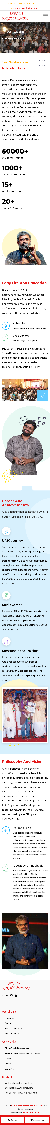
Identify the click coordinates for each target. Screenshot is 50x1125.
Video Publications (13, 1033)
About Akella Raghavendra (17, 1047)
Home (8, 31)
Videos (8, 1063)
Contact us (10, 1068)
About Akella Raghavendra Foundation (22, 1053)
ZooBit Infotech (31, 1112)
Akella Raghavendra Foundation (27, 1105)
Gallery (8, 1058)
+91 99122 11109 (37, 3)
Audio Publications (13, 1028)
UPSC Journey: (12, 540)
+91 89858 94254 (30, 1093)
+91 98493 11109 (13, 1093)
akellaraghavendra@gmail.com (19, 1083)
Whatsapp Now (38, 1120)
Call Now (14, 1120)
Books (8, 1023)
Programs (9, 1017)
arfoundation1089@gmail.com (19, 1087)
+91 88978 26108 (18, 3)
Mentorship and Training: (20, 651)
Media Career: (12, 605)
